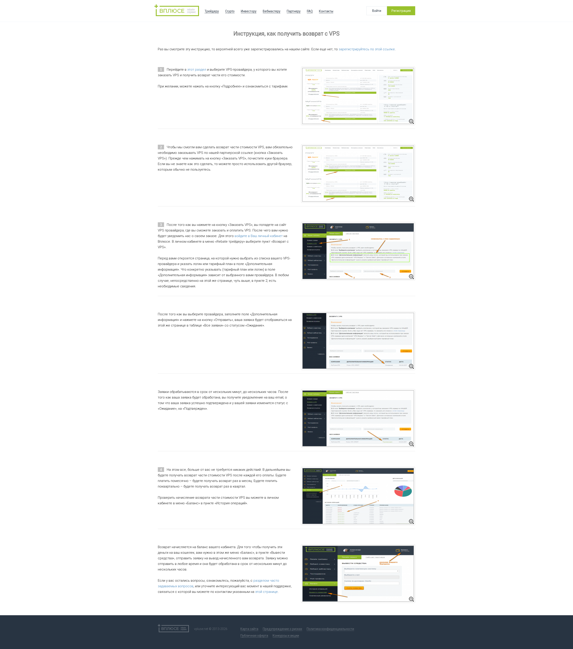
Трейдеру (212, 11)
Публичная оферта (254, 635)
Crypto (230, 11)
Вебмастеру (271, 11)
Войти (376, 11)
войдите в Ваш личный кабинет (259, 236)
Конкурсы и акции (286, 635)
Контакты (326, 11)
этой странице (266, 592)
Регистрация (401, 11)
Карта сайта (249, 629)
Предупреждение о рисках (282, 629)
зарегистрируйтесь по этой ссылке (367, 49)
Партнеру (294, 11)
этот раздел (196, 70)
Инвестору (249, 11)
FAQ (310, 11)
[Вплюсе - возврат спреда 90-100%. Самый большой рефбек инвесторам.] (177, 10)
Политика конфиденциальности (330, 629)
